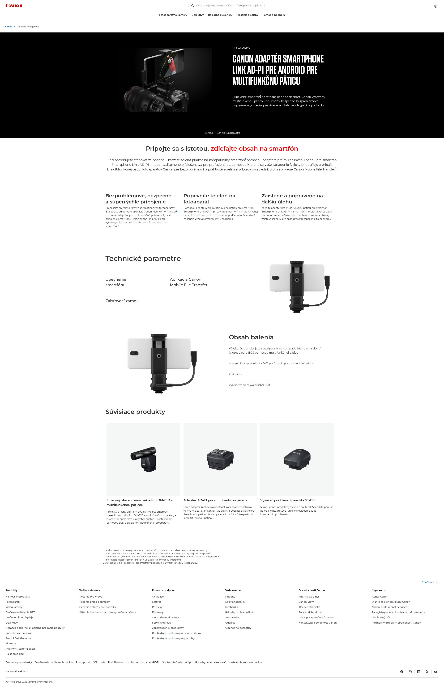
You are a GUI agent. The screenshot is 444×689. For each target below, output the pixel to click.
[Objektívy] (205, 15)
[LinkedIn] (418, 671)
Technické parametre (228, 132)
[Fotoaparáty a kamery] (188, 15)
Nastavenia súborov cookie (245, 662)
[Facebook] (401, 671)
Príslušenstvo (241, 48)
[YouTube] (435, 671)
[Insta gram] (410, 671)
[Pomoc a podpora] (286, 15)
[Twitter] (427, 671)
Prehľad (208, 132)
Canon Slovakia (15, 671)
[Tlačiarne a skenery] (233, 15)
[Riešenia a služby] (259, 15)
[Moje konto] (435, 6)
